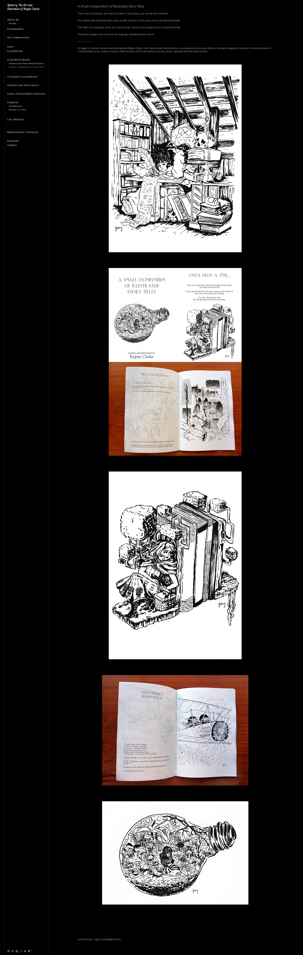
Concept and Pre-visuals (23, 85)
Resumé (12, 23)
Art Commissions (18, 37)
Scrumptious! (15, 106)
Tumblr (12, 145)
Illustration (15, 50)
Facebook (13, 140)
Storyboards (15, 28)
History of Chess (17, 109)
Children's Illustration (22, 76)
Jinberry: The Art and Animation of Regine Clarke (23, 7)
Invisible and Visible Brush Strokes (26, 63)
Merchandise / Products (22, 132)
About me (13, 19)
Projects (12, 102)
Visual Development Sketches (26, 93)
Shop (10, 46)
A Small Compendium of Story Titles (27, 67)
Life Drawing (15, 119)
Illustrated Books (18, 59)
